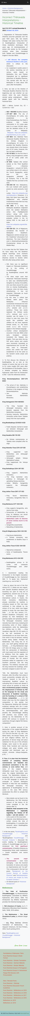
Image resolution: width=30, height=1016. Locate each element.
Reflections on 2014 (9, 1003)
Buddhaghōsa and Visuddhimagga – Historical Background (15, 834)
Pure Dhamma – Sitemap (11, 983)
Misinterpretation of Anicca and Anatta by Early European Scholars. (17, 877)
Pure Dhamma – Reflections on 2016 (15, 998)
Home (4, 8)
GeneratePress (24, 1013)
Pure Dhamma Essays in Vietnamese (15, 970)
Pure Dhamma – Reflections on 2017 (14, 995)
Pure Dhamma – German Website (14, 963)
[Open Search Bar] (28, 2)
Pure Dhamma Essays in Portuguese (15, 968)
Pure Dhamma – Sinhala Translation (14, 960)
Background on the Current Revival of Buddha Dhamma (17, 873)
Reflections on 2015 (9, 1000)
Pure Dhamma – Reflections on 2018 (14, 993)
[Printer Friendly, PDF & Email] (21, 946)
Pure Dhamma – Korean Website (13, 965)
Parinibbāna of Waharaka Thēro (13, 953)
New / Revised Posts (10, 981)
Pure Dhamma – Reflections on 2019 (15, 990)
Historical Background (15, 8)
